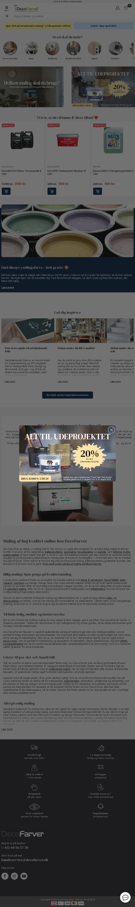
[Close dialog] (111, 430)
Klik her (67, 453)
